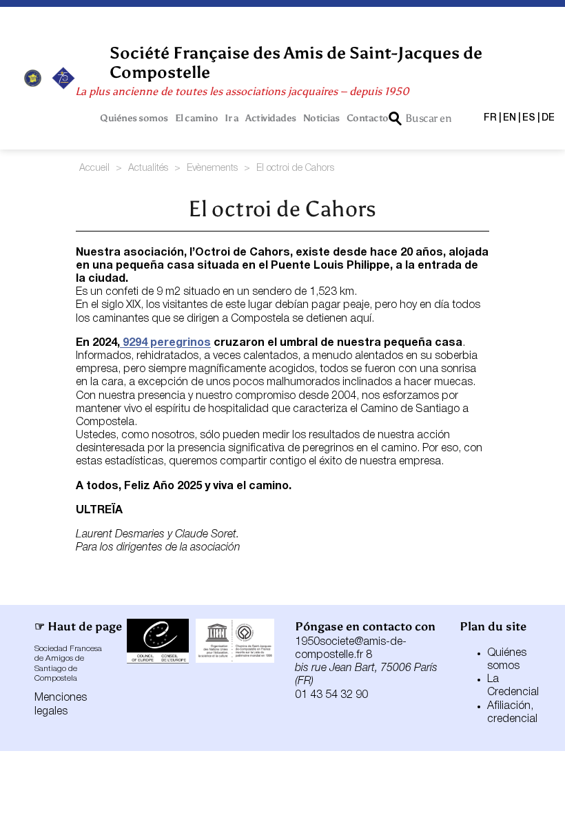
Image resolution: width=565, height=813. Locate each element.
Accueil (94, 168)
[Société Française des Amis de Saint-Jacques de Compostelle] (32, 78)
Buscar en (428, 118)
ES (528, 118)
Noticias (321, 118)
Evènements (212, 168)
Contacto (368, 118)
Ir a (231, 118)
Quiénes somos (134, 118)
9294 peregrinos (165, 343)
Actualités (148, 168)
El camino (196, 118)
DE (548, 118)
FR (490, 118)
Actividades (270, 118)
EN (509, 118)
